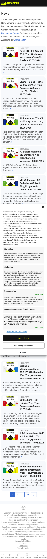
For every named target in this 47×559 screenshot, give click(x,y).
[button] (43, 207)
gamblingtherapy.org (25, 520)
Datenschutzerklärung (23, 541)
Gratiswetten (36, 557)
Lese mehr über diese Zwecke (17, 332)
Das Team (24, 546)
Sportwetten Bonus (10, 33)
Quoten (44, 557)
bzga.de (12, 520)
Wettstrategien (23, 548)
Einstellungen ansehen (23, 345)
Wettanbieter (20, 40)
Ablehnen (23, 352)
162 (27, 495)
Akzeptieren (23, 338)
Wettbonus (19, 557)
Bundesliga (27, 557)
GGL (23, 539)
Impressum (23, 543)
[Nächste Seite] (34, 494)
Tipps (2, 557)
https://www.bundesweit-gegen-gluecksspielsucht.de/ (23, 522)
